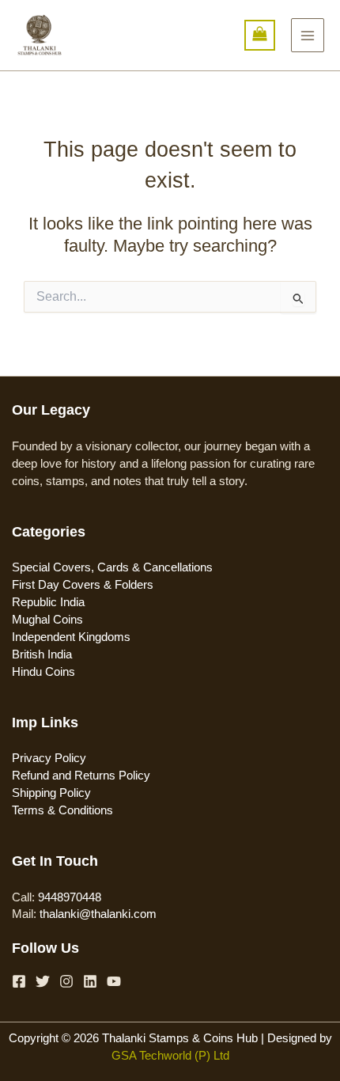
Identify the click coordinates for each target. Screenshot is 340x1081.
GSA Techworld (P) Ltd (170, 1055)
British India (42, 654)
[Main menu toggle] (307, 34)
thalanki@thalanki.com (98, 914)
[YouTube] (114, 981)
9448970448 (69, 897)
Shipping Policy (51, 793)
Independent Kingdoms (71, 637)
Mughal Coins (47, 619)
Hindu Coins (43, 672)
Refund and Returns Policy (81, 775)
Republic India (48, 602)
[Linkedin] (90, 981)
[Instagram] (66, 981)
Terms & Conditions (62, 810)
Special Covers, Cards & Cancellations (112, 567)
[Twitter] (43, 981)
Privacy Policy (49, 758)
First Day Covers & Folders (82, 584)
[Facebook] (19, 981)
